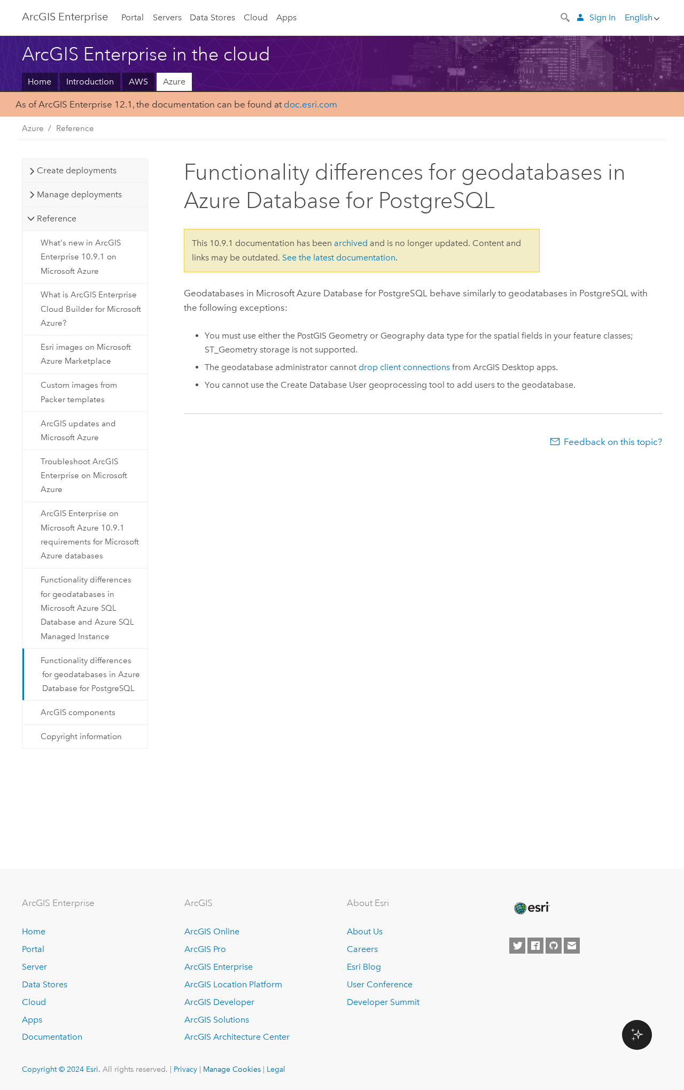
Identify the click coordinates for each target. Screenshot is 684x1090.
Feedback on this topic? (613, 441)
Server (34, 967)
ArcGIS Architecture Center (237, 1037)
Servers (167, 17)
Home (39, 81)
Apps (286, 17)
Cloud (256, 17)
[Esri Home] (531, 908)
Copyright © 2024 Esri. (61, 1069)
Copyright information (81, 736)
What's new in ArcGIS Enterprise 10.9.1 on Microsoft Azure (81, 257)
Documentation (52, 1037)
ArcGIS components (78, 712)
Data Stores (212, 17)
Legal (276, 1069)
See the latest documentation (338, 257)
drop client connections (404, 367)
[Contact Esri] (572, 946)
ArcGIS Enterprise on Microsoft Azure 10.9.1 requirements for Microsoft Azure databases (90, 535)
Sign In (602, 17)
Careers (362, 949)
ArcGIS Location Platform (233, 984)
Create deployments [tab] (76, 170)
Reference (75, 128)
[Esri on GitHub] (554, 946)
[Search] (565, 16)
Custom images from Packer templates (79, 392)
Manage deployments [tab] (79, 194)
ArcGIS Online (211, 931)
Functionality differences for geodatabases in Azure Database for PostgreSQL (90, 675)
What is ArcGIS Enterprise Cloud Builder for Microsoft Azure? (91, 309)
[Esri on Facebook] (535, 946)
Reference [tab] (56, 218)
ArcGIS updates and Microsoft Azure (78, 430)
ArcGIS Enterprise (65, 16)
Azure (174, 81)
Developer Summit (383, 1002)
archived (351, 243)
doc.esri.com (310, 104)
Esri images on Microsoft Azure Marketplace (86, 354)
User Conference (380, 984)
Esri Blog (364, 967)
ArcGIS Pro (205, 949)
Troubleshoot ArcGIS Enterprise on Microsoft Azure (84, 476)
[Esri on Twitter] (517, 946)
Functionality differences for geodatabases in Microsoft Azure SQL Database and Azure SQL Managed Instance (87, 608)
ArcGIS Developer (219, 1002)
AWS (138, 81)
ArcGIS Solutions (216, 1020)
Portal (132, 17)
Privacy (185, 1069)
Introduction (90, 81)
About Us (365, 931)
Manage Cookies (232, 1069)
